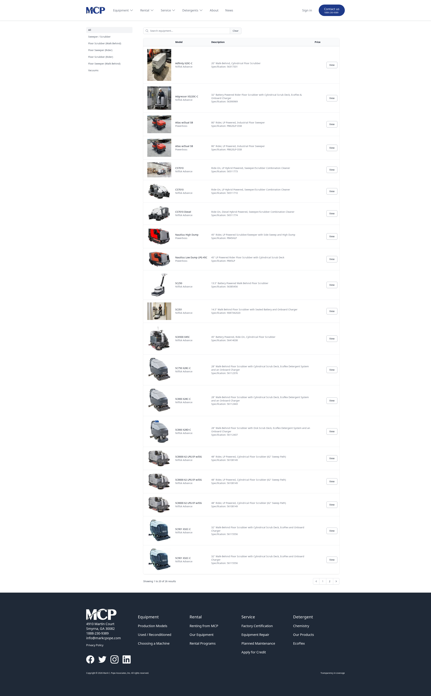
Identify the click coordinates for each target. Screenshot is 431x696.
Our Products (303, 634)
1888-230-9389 (331, 12)
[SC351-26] (159, 311)
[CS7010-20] (159, 191)
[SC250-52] (159, 285)
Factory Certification (257, 626)
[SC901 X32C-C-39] (159, 530)
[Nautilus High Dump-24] (159, 236)
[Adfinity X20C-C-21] (159, 65)
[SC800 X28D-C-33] (159, 431)
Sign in (307, 10)
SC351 (183, 311)
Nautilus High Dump (186, 236)
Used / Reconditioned (154, 634)
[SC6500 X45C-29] (159, 339)
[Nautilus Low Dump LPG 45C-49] (159, 259)
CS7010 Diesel (183, 213)
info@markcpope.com (103, 638)
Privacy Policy (94, 645)
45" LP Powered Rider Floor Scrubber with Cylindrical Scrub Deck (247, 259)
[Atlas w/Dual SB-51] (159, 148)
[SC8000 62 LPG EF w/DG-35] (159, 481)
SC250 (183, 285)
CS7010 (183, 169)
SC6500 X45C (183, 338)
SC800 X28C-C (183, 400)
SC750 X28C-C (183, 369)
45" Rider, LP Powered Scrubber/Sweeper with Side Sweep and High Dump (253, 236)
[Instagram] (114, 659)
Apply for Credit (253, 652)
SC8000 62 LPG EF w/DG (188, 458)
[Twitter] (102, 659)
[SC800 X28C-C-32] (159, 400)
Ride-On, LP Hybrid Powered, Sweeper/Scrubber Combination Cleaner (250, 169)
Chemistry (301, 626)
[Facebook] (90, 659)
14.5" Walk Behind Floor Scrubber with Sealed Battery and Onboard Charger (254, 311)
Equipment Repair (255, 634)
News (229, 10)
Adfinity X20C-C (183, 65)
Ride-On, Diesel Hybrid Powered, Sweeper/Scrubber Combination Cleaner (252, 213)
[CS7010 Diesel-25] (159, 213)
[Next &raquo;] (336, 581)
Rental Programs (203, 643)
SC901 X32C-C (183, 530)
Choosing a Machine (154, 643)
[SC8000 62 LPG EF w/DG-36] (159, 458)
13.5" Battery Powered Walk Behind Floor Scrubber (239, 285)
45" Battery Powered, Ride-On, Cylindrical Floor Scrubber (243, 338)
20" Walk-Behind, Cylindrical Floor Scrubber (236, 65)
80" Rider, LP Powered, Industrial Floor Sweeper (238, 124)
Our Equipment (201, 634)
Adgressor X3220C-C (186, 98)
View (332, 65)
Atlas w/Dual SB (184, 124)
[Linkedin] (127, 659)
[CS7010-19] (159, 169)
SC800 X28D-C (183, 431)
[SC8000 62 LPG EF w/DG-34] (159, 504)
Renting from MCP (204, 626)
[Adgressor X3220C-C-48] (159, 98)
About (214, 10)
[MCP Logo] (95, 10)
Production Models (152, 626)
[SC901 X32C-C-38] (159, 559)
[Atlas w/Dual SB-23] (159, 124)
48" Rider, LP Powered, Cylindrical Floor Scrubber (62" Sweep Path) (248, 458)
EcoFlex (299, 643)
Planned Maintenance (258, 643)
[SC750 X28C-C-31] (159, 369)
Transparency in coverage (333, 673)
